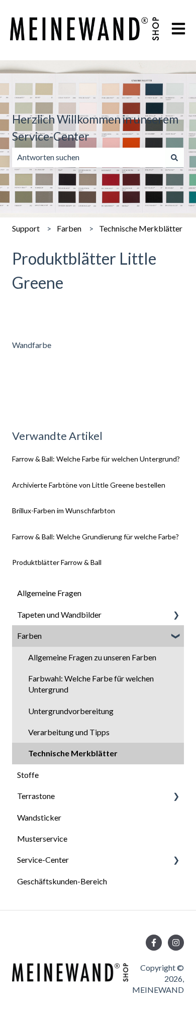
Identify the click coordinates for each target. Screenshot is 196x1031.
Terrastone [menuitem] (36, 795)
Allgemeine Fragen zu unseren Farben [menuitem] (92, 657)
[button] (176, 615)
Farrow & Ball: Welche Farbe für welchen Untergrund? (96, 458)
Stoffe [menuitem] (28, 774)
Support (26, 228)
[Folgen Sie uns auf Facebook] (154, 943)
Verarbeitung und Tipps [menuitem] (69, 732)
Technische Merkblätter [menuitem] (73, 753)
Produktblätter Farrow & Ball (57, 562)
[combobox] (88, 157)
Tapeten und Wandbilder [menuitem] (59, 614)
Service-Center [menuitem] (43, 859)
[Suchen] (174, 157)
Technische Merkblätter (140, 228)
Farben (69, 228)
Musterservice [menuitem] (42, 838)
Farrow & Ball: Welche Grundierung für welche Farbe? (95, 536)
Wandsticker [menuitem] (39, 817)
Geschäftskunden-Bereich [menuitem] (62, 881)
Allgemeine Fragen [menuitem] (49, 593)
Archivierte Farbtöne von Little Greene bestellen (88, 485)
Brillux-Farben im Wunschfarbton (63, 510)
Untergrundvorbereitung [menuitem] (71, 711)
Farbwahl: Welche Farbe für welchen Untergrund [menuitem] (91, 683)
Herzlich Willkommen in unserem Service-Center (95, 128)
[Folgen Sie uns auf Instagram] (176, 943)
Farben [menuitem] (29, 635)
